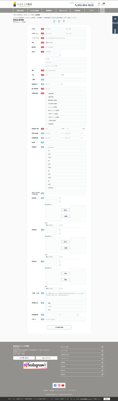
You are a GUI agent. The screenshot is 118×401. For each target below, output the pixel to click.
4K (49, 181)
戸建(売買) (50, 97)
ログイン (99, 4)
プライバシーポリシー (62, 390)
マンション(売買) (52, 107)
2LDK (49, 167)
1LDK (49, 157)
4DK (49, 184)
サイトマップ (72, 390)
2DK (49, 164)
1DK (49, 154)
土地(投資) (50, 124)
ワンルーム (51, 147)
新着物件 (49, 10)
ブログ (91, 10)
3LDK (49, 177)
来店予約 (63, 370)
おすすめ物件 (34, 10)
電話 (49, 303)
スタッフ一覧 (64, 350)
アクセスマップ (64, 358)
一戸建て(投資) (52, 120)
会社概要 (63, 362)
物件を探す (20, 10)
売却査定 (63, 374)
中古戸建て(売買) (52, 103)
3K (49, 171)
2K (49, 160)
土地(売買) (50, 93)
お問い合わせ (25, 358)
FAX (49, 309)
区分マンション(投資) (53, 110)
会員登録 (77, 10)
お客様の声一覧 (64, 354)
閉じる (106, 399)
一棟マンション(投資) (53, 117)
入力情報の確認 (59, 327)
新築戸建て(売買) (52, 100)
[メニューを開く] (102, 10)
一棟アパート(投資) (53, 113)
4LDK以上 (50, 187)
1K (49, 150)
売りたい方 (63, 10)
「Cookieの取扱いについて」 (85, 399)
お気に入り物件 (64, 346)
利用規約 (52, 390)
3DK (49, 174)
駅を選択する (48, 204)
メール (50, 306)
